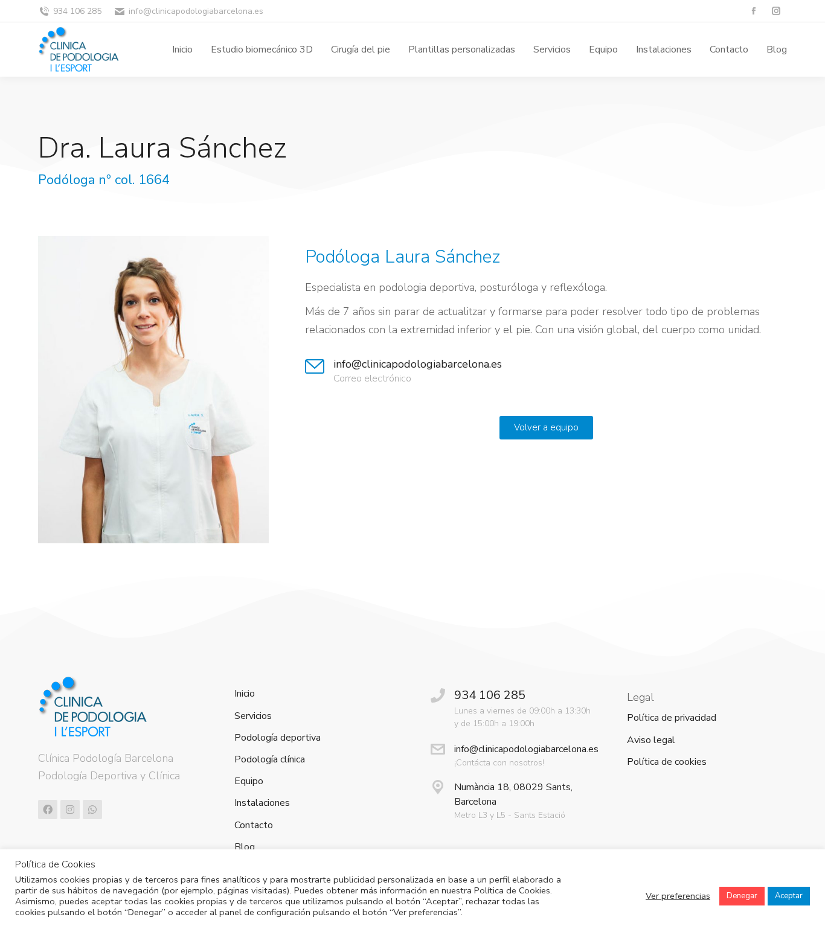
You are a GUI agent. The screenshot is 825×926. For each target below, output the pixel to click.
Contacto (253, 825)
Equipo (248, 781)
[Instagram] (70, 809)
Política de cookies (667, 762)
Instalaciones (262, 803)
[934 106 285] (438, 695)
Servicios (253, 716)
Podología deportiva (277, 738)
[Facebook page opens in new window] (753, 11)
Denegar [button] (742, 895)
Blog (244, 847)
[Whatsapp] (92, 809)
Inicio (244, 694)
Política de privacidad (671, 718)
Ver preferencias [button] (678, 895)
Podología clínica (269, 759)
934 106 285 (77, 11)
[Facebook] (47, 809)
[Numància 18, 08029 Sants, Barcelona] (438, 787)
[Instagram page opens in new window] (776, 11)
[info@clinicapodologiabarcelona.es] (314, 366)
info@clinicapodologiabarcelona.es (196, 11)
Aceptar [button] (789, 895)
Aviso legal (651, 740)
